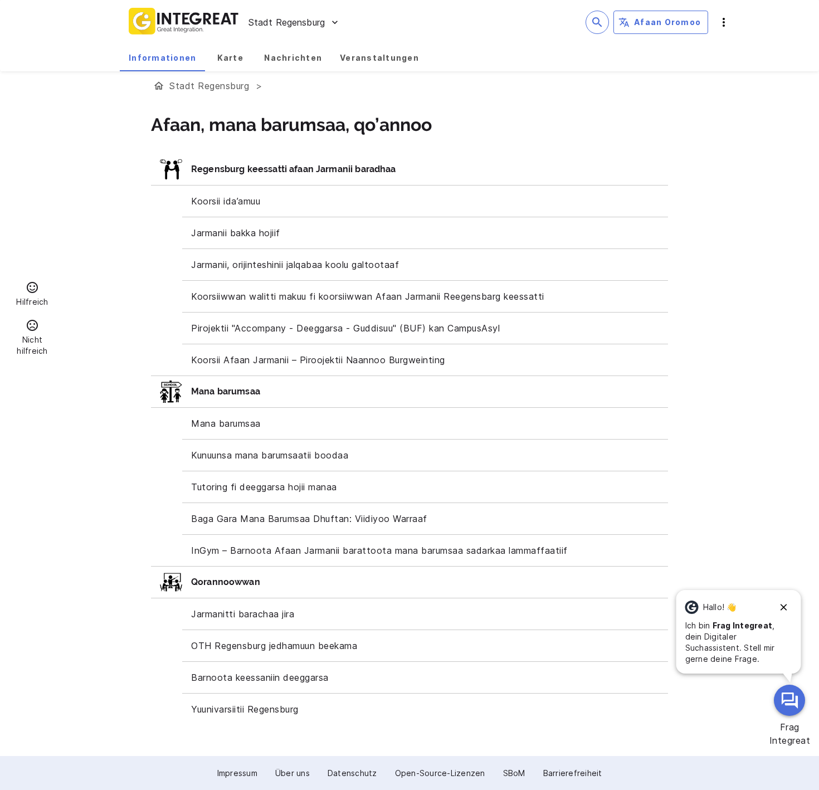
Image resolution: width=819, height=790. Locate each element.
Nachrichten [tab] (293, 57)
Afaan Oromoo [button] (667, 22)
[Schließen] (784, 607)
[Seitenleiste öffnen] (724, 22)
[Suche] (597, 22)
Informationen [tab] (162, 57)
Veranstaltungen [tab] (379, 57)
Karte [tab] (230, 57)
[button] (32, 295)
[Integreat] (184, 22)
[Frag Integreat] (789, 700)
